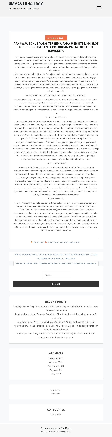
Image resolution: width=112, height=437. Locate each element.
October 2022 (56, 362)
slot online (56, 390)
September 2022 (56, 366)
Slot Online (38, 242)
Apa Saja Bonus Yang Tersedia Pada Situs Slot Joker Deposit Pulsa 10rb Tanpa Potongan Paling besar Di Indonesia (56, 256)
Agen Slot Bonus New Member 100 (63, 242)
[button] (99, 8)
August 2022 (56, 370)
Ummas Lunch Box (26, 4)
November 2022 (56, 358)
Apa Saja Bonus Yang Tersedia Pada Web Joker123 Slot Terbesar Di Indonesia (56, 264)
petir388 (56, 394)
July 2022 (56, 374)
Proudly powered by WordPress (56, 428)
